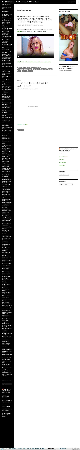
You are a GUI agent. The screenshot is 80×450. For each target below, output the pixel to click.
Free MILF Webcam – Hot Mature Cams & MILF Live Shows (20, 2)
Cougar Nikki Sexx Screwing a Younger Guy (6, 24)
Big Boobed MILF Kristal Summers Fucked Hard (5, 33)
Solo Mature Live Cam (43, 16)
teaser (24, 71)
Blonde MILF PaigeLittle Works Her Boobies (6, 280)
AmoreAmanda (21, 67)
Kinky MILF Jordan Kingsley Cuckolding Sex (6, 196)
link (79, 425)
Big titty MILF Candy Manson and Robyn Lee (6, 139)
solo (19, 71)
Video (19, 25)
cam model (38, 67)
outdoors (36, 69)
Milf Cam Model (32, 16)
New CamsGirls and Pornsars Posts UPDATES (6, 391)
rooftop (43, 69)
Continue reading (22, 124)
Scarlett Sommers (63, 156)
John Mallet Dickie (38, 25)
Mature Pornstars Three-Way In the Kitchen (6, 345)
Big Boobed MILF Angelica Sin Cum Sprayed (6, 232)
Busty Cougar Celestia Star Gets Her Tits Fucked (7, 16)
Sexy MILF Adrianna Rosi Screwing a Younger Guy (6, 268)
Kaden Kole (62, 165)
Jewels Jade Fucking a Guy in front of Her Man (6, 220)
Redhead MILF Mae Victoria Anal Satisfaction (6, 41)
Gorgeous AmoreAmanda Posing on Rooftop (34, 21)
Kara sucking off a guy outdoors (33, 84)
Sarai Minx (61, 159)
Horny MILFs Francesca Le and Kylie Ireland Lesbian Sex (7, 28)
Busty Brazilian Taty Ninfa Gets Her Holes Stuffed (6, 415)
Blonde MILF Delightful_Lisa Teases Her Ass (7, 260)
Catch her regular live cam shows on (34, 61)
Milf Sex (19, 80)
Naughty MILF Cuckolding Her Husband (5, 289)
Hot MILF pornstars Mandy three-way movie (6, 107)
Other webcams (71, 1)
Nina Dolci (61, 154)
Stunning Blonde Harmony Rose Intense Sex (5, 396)
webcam (30, 71)
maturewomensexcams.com (25, 69)
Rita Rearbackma (34, 88)
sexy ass (50, 69)
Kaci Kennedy (62, 162)
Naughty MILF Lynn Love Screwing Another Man (6, 240)
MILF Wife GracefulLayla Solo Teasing (6, 284)
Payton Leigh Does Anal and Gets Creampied (6, 249)
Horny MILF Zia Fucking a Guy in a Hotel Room (6, 244)
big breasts (30, 67)
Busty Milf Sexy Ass (22, 16)
